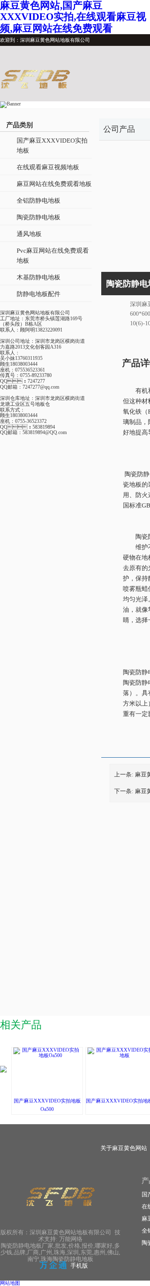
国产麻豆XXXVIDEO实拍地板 (52, 145)
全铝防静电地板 (38, 200)
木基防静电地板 (38, 277)
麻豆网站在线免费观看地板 (54, 184)
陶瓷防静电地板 (38, 217)
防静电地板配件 (38, 294)
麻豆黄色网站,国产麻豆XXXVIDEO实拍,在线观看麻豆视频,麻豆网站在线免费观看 (73, 17)
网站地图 (10, 1283)
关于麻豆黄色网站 (123, 1148)
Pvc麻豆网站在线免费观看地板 (53, 255)
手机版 (79, 1266)
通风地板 (29, 234)
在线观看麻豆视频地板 (48, 167)
